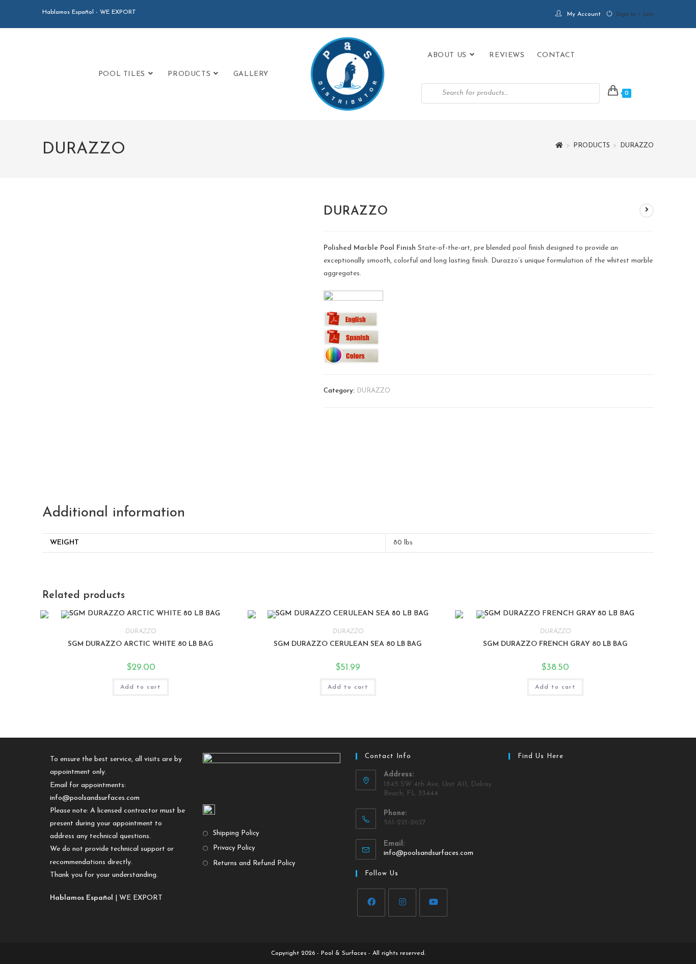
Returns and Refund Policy (254, 863)
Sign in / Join (635, 14)
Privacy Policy (234, 848)
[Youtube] (433, 903)
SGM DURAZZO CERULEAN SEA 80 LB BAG (348, 644)
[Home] (559, 145)
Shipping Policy (236, 833)
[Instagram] (402, 903)
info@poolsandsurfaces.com (95, 798)
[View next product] (646, 210)
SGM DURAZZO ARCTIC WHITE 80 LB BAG (140, 644)
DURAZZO (637, 145)
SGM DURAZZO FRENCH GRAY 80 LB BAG (555, 644)
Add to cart (140, 687)
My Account (584, 14)
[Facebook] (371, 903)
